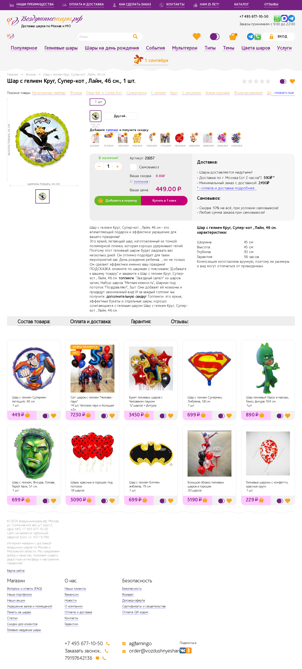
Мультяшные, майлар (49, 93)
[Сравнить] (215, 36)
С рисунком (191, 93)
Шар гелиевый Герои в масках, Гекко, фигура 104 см (267, 399)
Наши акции (16, 600)
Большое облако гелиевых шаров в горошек (206, 484)
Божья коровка (218, 93)
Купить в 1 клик (164, 201)
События (155, 48)
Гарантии (71, 624)
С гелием (158, 93)
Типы (210, 48)
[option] (42, 139)
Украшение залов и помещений (29, 606)
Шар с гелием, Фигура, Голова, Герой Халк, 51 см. (33, 484)
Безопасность (132, 589)
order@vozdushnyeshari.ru (157, 650)
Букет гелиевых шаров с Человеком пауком (146, 399)
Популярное (24, 48)
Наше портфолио (19, 595)
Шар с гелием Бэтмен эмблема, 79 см (144, 484)
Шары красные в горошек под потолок (92, 484)
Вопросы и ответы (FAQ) (24, 589)
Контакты (71, 618)
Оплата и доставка (78, 612)
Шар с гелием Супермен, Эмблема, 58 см (205, 399)
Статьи (12, 618)
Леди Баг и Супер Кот (104, 93)
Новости (71, 600)
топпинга (141, 182)
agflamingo (140, 643)
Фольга (31, 74)
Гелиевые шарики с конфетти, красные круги (267, 484)
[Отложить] (292, 81)
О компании (74, 606)
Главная (12, 74)
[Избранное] (197, 36)
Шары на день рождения (112, 48)
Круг (174, 93)
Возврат (128, 595)
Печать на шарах (19, 612)
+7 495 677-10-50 (253, 17)
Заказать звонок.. (83, 650)
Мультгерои (184, 48)
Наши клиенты (75, 589)
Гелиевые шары (61, 48)
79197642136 (78, 658)
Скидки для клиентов (22, 624)
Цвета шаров (255, 48)
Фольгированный (248, 93)
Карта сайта (16, 571)
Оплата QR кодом (135, 612)
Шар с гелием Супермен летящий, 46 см (29, 399)
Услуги (284, 48)
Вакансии (72, 595)
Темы (228, 48)
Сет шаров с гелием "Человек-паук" (92, 399)
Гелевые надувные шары (24, 630)
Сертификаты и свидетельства (144, 606)
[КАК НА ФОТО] (95, 116)
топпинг (112, 130)
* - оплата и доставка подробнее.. (226, 188)
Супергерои (136, 93)
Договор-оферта (133, 600)
